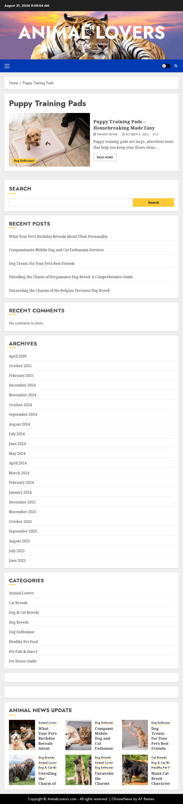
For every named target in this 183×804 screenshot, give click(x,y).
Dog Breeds (19, 622)
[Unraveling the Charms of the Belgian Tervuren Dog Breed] (78, 770)
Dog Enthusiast (24, 161)
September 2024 (23, 414)
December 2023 (22, 502)
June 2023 (17, 560)
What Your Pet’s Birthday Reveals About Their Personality (58, 236)
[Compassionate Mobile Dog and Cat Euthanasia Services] (78, 735)
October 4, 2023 (137, 134)
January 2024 (20, 492)
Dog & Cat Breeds (24, 612)
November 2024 (22, 395)
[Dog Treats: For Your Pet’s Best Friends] (135, 735)
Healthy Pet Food (23, 641)
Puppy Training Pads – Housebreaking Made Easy (124, 125)
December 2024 (22, 385)
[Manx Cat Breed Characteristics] (135, 770)
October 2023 (20, 521)
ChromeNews (122, 799)
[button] (7, 66)
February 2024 (21, 482)
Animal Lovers (91, 32)
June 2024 (17, 443)
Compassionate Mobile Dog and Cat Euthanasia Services (56, 249)
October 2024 (20, 404)
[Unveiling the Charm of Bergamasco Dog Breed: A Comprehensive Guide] (22, 770)
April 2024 (18, 463)
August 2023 (19, 541)
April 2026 (18, 356)
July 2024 (17, 433)
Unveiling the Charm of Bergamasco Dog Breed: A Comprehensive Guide (71, 276)
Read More (105, 157)
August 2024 (19, 424)
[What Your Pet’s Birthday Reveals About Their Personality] (22, 735)
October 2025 (20, 365)
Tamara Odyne (107, 134)
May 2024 (17, 453)
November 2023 (22, 511)
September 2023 (23, 531)
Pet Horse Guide (23, 661)
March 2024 (19, 472)
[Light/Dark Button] (166, 66)
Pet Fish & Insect (23, 651)
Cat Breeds (18, 602)
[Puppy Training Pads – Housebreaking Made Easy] (49, 140)
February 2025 (21, 375)
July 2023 (17, 550)
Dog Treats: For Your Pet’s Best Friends (42, 263)
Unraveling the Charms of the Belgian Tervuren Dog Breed (59, 290)
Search (20, 188)
